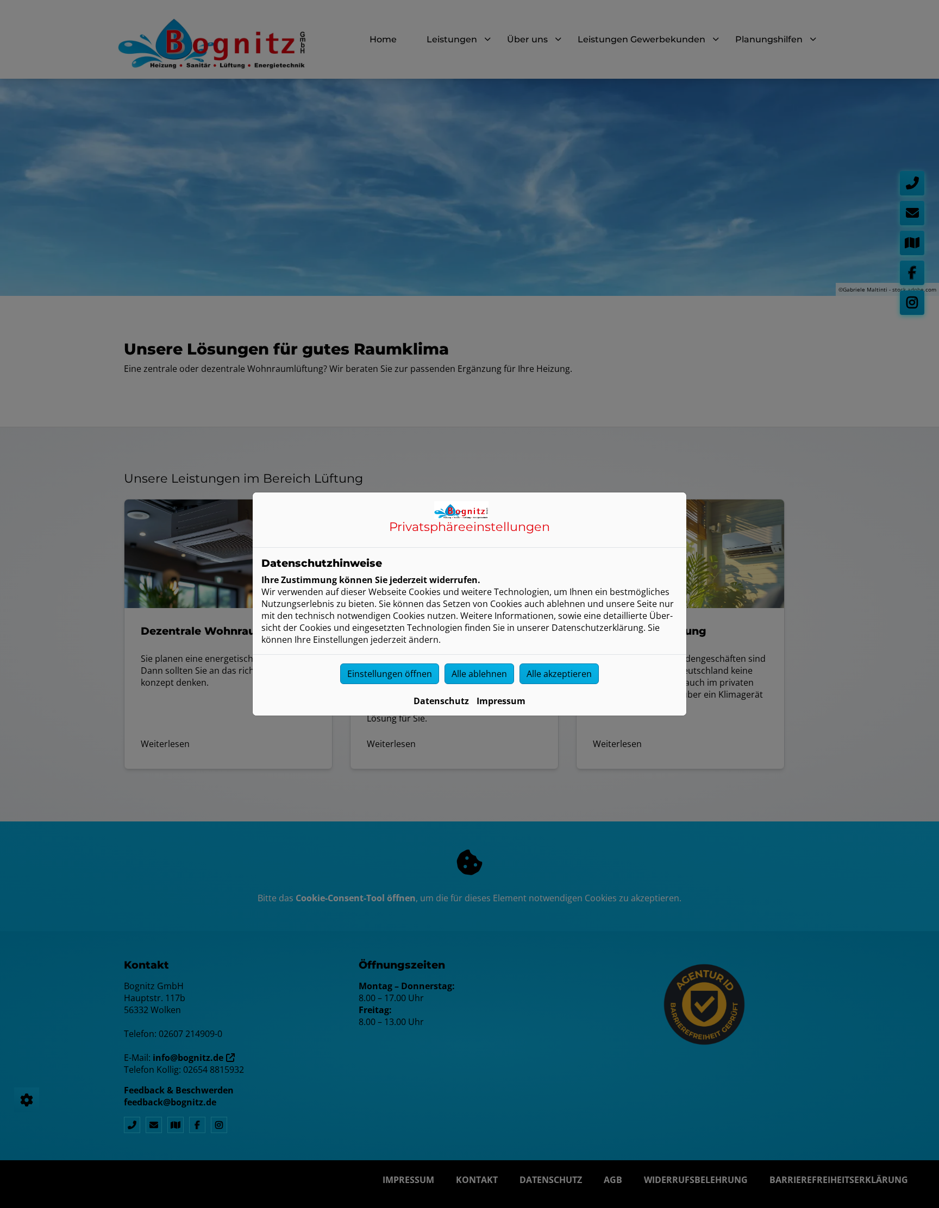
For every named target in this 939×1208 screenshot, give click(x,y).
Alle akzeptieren (559, 674)
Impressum (501, 701)
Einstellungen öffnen (389, 674)
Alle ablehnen (479, 674)
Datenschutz (441, 701)
